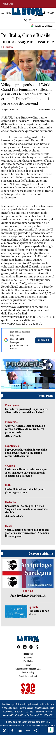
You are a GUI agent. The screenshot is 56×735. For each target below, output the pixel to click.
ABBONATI (8, 4)
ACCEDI (50, 13)
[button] (28, 373)
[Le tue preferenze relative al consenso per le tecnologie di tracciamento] (51, 730)
